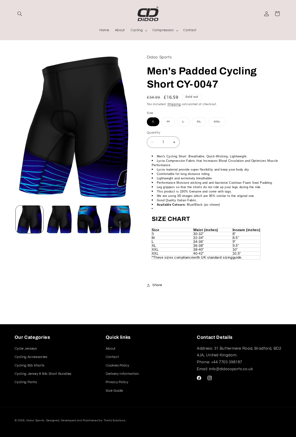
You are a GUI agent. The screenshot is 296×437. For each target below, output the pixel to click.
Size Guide (114, 390)
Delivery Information (122, 374)
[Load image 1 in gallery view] (29, 219)
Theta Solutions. (115, 420)
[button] (20, 13)
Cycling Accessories (31, 357)
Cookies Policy (117, 365)
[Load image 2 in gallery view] (59, 219)
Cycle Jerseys (26, 348)
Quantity (153, 132)
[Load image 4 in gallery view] (119, 219)
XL (201, 123)
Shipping (174, 104)
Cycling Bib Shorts (29, 365)
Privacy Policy (117, 382)
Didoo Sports (35, 420)
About (111, 348)
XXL (219, 123)
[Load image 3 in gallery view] (89, 219)
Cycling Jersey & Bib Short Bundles (43, 374)
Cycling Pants (26, 382)
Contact (112, 357)
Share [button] (157, 285)
